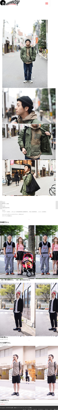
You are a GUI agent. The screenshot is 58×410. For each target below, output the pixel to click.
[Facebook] (52, 3)
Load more (2, 404)
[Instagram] (57, 3)
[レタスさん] (57, 205)
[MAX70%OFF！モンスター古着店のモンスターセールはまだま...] (1, 205)
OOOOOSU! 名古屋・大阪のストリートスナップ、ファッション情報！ (19, 407)
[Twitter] (54, 3)
